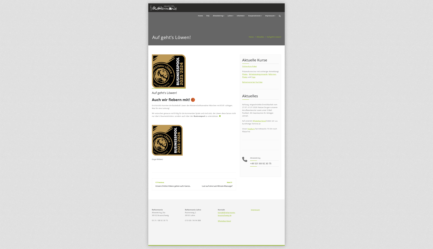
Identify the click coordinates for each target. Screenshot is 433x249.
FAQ (208, 16)
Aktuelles (260, 37)
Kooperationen (254, 16)
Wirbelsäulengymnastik (258, 74)
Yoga (253, 77)
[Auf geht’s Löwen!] (169, 72)
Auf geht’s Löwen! (164, 93)
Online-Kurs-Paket (249, 66)
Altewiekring (218, 16)
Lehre (230, 16)
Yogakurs (251, 129)
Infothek (240, 16)
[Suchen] (280, 16)
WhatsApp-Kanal (259, 121)
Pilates (244, 74)
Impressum (269, 16)
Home (200, 16)
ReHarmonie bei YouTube (252, 82)
